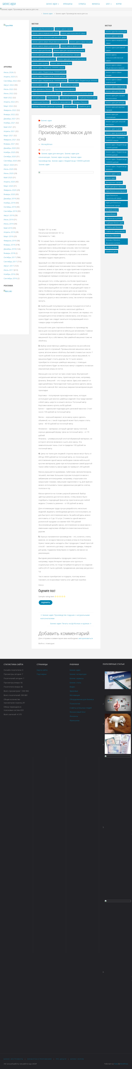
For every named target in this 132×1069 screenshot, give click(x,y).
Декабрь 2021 (10, 118)
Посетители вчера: (12, 686)
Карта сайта (42, 670)
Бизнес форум (77, 1059)
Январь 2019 (9, 244)
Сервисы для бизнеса (41, 102)
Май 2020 (8, 177)
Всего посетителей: (12, 695)
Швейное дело (84, 106)
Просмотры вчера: (12, 682)
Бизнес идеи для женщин (42, 55)
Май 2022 (8, 97)
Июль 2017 (8, 270)
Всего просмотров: (12, 691)
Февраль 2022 (10, 110)
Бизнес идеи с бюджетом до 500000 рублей (49, 76)
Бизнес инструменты (13, 1059)
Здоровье (74, 691)
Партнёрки (41, 674)
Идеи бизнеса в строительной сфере (46, 93)
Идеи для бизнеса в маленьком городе (77, 93)
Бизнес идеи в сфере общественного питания (50, 42)
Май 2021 (8, 127)
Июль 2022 (8, 89)
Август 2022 (9, 85)
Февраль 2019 (10, 240)
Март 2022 (8, 106)
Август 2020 (9, 165)
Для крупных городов (70, 85)
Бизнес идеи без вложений (43, 29)
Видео (72, 686)
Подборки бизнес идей (87, 98)
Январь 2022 (9, 114)
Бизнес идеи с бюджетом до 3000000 (83, 80)
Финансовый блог (78, 712)
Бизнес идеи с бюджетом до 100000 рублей (49, 72)
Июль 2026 (8, 72)
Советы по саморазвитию (61, 102)
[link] (127, 4)
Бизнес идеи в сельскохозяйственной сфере (49, 37)
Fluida (116, 1064)
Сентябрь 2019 (10, 211)
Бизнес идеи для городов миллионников (69, 50)
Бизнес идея (54, 85)
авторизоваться (86, 638)
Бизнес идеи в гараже (64, 29)
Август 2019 (9, 215)
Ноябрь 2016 (9, 274)
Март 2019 (8, 236)
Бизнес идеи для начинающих (44, 59)
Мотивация (75, 695)
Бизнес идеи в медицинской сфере (45, 33)
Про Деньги (61, 1059)
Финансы (74, 716)
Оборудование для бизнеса (82, 699)
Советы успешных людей (81, 708)
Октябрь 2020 (10, 156)
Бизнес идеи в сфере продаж (81, 42)
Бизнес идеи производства (61, 63)
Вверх (41, 585)
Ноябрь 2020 (9, 152)
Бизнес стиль (75, 682)
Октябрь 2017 (10, 257)
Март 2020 (8, 186)
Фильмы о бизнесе (81, 102)
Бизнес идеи (47, 13)
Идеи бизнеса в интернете (65, 89)
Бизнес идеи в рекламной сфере (73, 33)
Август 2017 (9, 266)
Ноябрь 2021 (9, 123)
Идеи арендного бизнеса (42, 89)
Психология (75, 703)
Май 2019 (8, 228)
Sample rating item (46, 596)
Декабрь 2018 (10, 249)
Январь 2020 (9, 194)
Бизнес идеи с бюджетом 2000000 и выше (48, 67)
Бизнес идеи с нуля (40, 85)
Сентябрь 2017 (10, 261)
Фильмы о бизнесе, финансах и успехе (47, 106)
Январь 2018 (9, 253)
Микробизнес (52, 98)
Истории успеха (38, 98)
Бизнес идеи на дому (40, 63)
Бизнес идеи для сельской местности (71, 59)
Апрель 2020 (9, 181)
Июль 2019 (8, 219)
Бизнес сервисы (77, 678)
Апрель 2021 (9, 131)
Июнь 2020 (8, 173)
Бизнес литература (78, 674)
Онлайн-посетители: (13, 670)
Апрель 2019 (9, 232)
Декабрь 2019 (10, 198)
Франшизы (74, 720)
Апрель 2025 (9, 76)
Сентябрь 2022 (10, 81)
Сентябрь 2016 (10, 278)
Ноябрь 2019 (9, 203)
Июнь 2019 (8, 223)
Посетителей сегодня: (13, 678)
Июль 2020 (8, 169)
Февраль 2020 (10, 190)
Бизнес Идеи (9, 4)
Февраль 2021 (10, 139)
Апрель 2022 (9, 102)
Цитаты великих (70, 106)
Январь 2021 (9, 144)
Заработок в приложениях (39, 1059)
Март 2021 (8, 135)
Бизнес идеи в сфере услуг (71, 46)
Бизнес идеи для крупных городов (67, 55)
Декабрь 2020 (10, 148)
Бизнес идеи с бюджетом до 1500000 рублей (49, 80)
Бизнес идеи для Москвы (42, 50)
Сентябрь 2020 (10, 160)
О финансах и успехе (68, 98)
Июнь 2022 (8, 93)
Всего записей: (10, 714)
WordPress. (124, 1064)
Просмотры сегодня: (13, 674)
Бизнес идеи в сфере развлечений (45, 46)
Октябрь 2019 (10, 207)
